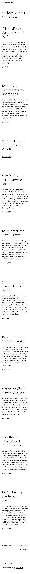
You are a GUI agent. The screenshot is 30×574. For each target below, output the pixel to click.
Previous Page (7, 545)
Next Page (24, 549)
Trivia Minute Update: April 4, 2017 (13, 33)
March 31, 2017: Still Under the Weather (13, 145)
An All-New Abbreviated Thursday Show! (14, 441)
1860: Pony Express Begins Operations (13, 90)
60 (27, 545)
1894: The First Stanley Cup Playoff (12, 496)
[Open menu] (27, 3)
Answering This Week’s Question (14, 390)
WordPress (19, 568)
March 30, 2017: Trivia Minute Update (13, 180)
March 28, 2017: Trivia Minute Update (13, 286)
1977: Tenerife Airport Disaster (13, 339)
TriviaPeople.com (7, 2)
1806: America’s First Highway (13, 233)
